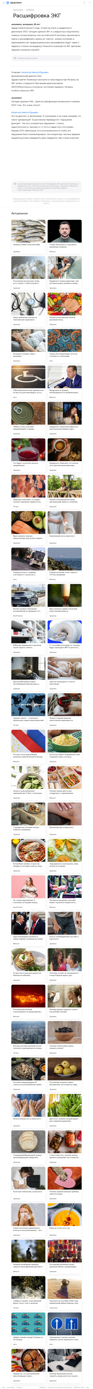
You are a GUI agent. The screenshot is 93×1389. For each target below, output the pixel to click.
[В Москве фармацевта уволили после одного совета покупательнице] (28, 637)
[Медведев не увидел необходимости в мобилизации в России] (65, 382)
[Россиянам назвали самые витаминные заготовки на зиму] (65, 1075)
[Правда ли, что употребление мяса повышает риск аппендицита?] (28, 1366)
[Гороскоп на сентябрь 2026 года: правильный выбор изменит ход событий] (65, 1293)
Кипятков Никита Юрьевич (35, 72)
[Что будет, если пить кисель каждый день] (28, 455)
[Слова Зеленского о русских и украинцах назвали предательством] (65, 237)
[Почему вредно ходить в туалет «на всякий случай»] (65, 1002)
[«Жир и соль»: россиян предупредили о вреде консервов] (28, 419)
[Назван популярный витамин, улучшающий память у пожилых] (65, 492)
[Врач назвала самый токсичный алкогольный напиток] (65, 601)
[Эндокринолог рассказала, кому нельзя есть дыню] (65, 856)
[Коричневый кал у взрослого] (65, 528)
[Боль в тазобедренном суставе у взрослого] (65, 929)
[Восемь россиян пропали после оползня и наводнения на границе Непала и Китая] (28, 1038)
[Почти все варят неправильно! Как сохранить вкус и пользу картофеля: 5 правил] (65, 747)
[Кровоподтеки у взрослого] (65, 820)
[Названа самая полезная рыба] (28, 237)
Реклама (19, 1387)
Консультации (18, 10)
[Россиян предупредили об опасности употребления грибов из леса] (28, 1075)
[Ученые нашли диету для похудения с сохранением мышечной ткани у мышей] (65, 783)
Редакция (42, 1387)
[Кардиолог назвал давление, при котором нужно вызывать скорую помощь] (65, 273)
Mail (3, 1387)
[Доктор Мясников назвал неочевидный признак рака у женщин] (28, 674)
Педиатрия (30, 10)
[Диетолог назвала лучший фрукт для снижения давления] (65, 1111)
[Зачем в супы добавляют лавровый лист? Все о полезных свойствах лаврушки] (28, 783)
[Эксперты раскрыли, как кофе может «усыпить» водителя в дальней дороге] (65, 892)
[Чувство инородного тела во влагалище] (65, 674)
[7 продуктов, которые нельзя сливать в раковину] (28, 820)
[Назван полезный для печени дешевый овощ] (65, 310)
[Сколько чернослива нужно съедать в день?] (65, 1038)
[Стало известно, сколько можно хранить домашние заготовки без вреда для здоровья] (65, 1147)
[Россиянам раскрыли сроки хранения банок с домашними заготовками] (65, 1257)
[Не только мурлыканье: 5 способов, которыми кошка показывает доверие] (28, 892)
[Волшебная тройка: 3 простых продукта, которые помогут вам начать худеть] (28, 856)
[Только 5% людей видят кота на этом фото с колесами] (65, 346)
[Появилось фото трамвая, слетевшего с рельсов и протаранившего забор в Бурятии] (28, 565)
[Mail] (7, 2)
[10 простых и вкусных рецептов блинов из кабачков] (28, 965)
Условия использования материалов (60, 1387)
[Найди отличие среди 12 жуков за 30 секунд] (28, 1330)
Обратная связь (79, 1387)
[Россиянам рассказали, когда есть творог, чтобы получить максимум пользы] (28, 273)
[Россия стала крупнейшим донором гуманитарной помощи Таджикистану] (28, 747)
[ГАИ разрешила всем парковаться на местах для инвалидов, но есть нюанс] (28, 382)
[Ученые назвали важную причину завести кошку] (65, 1184)
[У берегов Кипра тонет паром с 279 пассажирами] (65, 565)
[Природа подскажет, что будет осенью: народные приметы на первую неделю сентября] (28, 492)
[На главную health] (15, 2)
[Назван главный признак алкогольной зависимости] (65, 710)
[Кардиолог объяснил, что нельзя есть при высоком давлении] (65, 455)
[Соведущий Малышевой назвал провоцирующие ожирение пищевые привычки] (28, 1147)
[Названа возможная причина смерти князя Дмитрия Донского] (28, 1257)
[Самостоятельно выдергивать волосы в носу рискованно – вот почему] (28, 1220)
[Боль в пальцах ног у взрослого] (28, 1111)
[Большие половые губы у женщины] (28, 346)
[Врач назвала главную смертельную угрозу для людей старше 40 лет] (28, 528)
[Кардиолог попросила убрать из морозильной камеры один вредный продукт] (65, 419)
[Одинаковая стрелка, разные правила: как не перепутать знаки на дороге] (65, 1330)
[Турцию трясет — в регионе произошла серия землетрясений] (28, 710)
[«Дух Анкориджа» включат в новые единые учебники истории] (28, 929)
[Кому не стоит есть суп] (65, 1220)
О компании (11, 1387)
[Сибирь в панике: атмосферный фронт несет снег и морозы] (28, 1293)
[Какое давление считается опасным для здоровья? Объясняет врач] (28, 310)
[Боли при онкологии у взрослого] (28, 1184)
